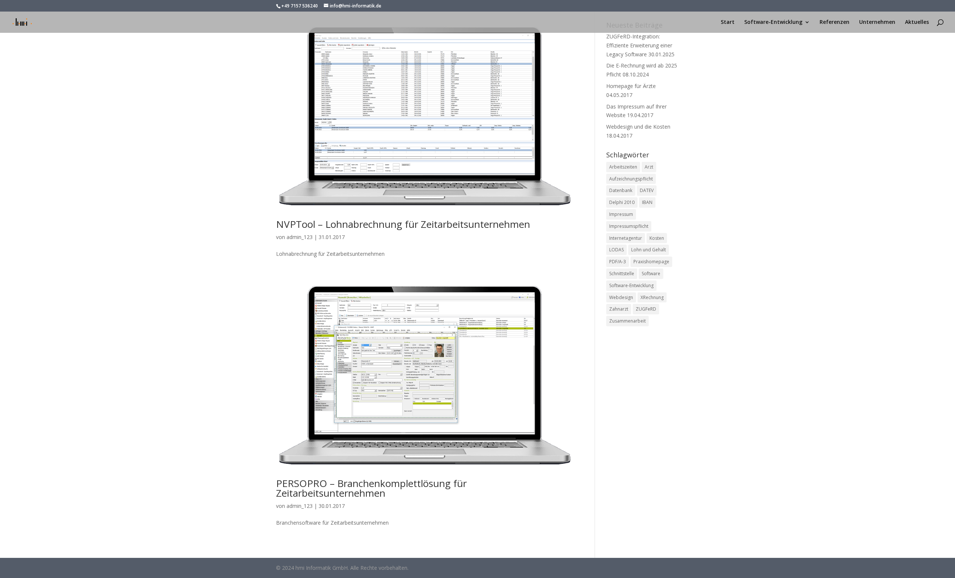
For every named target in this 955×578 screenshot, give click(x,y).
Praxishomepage (651, 261)
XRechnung (652, 297)
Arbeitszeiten (623, 167)
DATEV (647, 190)
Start (728, 22)
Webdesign (621, 297)
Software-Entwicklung (773, 22)
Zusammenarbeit (627, 321)
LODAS (616, 249)
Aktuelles (917, 22)
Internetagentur (625, 238)
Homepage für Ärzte (631, 85)
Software (651, 273)
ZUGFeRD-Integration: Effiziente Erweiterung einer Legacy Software (639, 45)
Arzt (649, 167)
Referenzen (834, 22)
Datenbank (620, 190)
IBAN (647, 202)
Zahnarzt (618, 309)
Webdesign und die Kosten (638, 126)
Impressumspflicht (628, 226)
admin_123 (299, 237)
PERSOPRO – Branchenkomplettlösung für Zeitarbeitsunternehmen (371, 488)
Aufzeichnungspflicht (631, 179)
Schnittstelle (621, 273)
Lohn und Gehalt (648, 249)
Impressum (621, 214)
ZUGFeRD (646, 309)
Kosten (656, 238)
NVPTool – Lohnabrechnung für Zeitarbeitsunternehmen (403, 224)
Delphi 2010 (622, 202)
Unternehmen (877, 22)
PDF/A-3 (617, 261)
